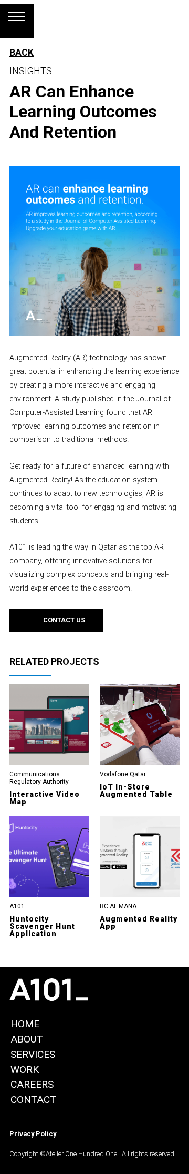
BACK (21, 52)
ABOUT (26, 1039)
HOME (24, 1024)
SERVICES (32, 1054)
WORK (24, 1070)
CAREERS (32, 1084)
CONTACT (33, 1100)
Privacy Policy (32, 1134)
